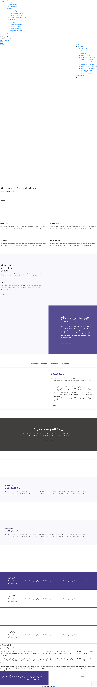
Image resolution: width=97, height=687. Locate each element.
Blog (8, 34)
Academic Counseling (16, 12)
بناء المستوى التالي (55, 223)
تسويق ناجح (3, 240)
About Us (9, 2)
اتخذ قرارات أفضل (55, 240)
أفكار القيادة (4, 271)
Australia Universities (16, 30)
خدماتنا (1, 165)
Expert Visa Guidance (16, 15)
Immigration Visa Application (18, 17)
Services (9, 8)
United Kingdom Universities (18, 23)
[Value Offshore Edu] (2, 1)
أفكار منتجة (11, 596)
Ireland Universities (15, 28)
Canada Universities (15, 26)
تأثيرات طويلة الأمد (13, 614)
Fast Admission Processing (17, 13)
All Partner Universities (16, 21)
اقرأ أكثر (54, 405)
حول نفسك (4, 282)
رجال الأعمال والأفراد (12, 531)
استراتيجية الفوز (12, 578)
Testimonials (13, 6)
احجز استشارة (3, 119)
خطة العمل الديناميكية (14, 632)
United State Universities (17, 24)
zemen (55, 686)
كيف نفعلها (3, 200)
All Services (13, 10)
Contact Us (10, 32)
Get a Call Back (4, 40)
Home (8, 1)
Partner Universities (12, 19)
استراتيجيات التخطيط (6, 223)
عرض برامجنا (4, 294)
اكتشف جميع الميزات (66, 343)
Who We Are (13, 4)
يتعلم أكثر (7, 165)
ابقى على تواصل (48, 440)
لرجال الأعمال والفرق (12, 488)
